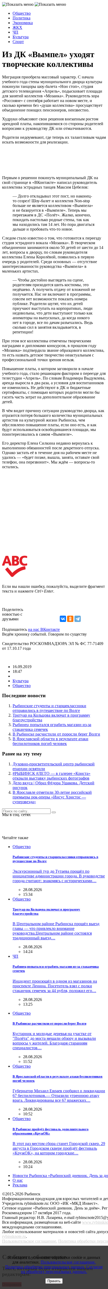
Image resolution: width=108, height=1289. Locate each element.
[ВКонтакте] (63, 619)
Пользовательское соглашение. (29, 1241)
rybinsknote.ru (14, 1236)
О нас (18, 1180)
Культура (21, 37)
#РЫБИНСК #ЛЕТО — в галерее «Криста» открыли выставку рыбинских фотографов (51, 775)
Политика (21, 18)
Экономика (23, 22)
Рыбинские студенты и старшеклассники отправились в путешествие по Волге (49, 708)
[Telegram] (77, 619)
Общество (22, 13)
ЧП (15, 32)
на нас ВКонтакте (44, 629)
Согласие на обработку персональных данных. (62, 1269)
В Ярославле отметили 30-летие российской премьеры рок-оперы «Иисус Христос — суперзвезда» (52, 797)
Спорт (18, 41)
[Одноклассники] (70, 619)
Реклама (20, 1185)
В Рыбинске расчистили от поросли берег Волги (56, 734)
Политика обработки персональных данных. (45, 1267)
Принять (54, 1281)
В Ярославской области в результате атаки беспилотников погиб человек (50, 741)
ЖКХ (17, 27)
